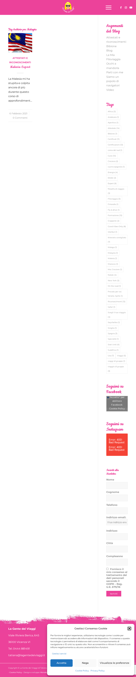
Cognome (112, 492)
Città (109, 543)
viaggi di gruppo (116, 361)
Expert (112, 183)
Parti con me (114, 72)
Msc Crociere (115, 269)
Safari (111, 307)
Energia (113, 172)
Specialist (113, 339)
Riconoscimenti (116, 301)
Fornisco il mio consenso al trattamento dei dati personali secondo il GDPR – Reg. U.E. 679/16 (116, 578)
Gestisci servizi (59, 653)
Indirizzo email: (116, 517)
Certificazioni (115, 145)
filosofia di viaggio (116, 191)
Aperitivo (113, 122)
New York (113, 280)
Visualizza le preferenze (114, 662)
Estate (112, 178)
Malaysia (113, 253)
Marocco (113, 264)
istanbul (112, 232)
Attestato (114, 128)
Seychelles (114, 322)
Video (110, 89)
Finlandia (113, 204)
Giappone (113, 221)
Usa (111, 355)
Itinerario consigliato (117, 239)
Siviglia (112, 328)
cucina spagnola (116, 167)
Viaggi (121, 355)
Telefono (111, 504)
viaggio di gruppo (116, 368)
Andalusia (113, 117)
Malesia (112, 258)
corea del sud (115, 150)
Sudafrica (113, 350)
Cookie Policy (82, 670)
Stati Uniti (114, 344)
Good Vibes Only (117, 226)
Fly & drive (114, 210)
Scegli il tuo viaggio (117, 314)
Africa (112, 111)
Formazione (115, 215)
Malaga (112, 247)
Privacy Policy (98, 670)
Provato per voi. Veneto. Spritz (115, 293)
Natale (112, 275)
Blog (109, 50)
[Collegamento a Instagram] (125, 7)
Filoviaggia (114, 199)
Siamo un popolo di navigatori (113, 81)
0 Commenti (20, 117)
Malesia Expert (20, 67)
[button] (129, 628)
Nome (110, 479)
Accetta (61, 662)
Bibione (111, 46)
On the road (114, 286)
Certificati (114, 139)
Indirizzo (111, 530)
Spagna (112, 333)
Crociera (113, 161)
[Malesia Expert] (20, 42)
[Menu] (106, 7)
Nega (85, 662)
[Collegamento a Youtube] (130, 7)
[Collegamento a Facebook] (120, 7)
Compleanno (114, 556)
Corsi (112, 156)
